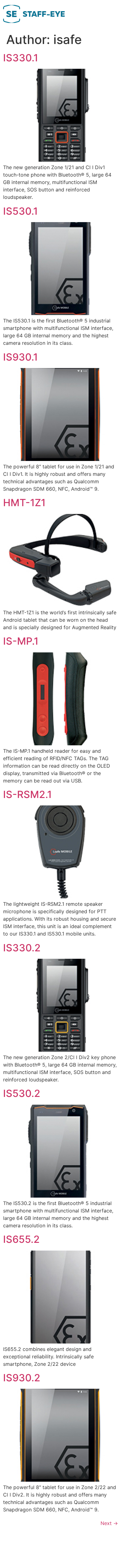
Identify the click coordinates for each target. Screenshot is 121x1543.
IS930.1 (20, 357)
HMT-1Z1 (24, 503)
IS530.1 (20, 211)
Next (109, 1523)
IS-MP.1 (20, 641)
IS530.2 (21, 1093)
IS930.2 (21, 1378)
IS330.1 (20, 58)
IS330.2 (22, 948)
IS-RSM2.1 (27, 794)
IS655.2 (21, 1239)
